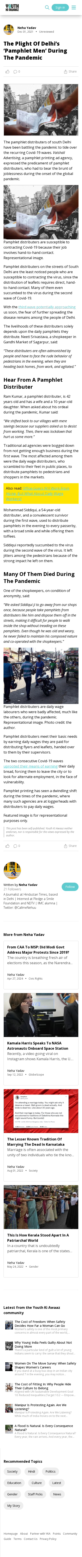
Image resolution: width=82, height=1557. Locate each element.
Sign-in (60, 7)
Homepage (11, 1534)
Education (14, 1483)
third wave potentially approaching (47, 307)
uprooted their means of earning (30, 766)
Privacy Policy (48, 1539)
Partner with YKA (40, 1534)
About (24, 1534)
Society (12, 1471)
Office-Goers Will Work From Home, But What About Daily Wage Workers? (37, 493)
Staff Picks (35, 1494)
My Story (13, 1506)
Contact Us (31, 1539)
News (57, 1494)
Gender (12, 1494)
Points (57, 1534)
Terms (18, 1539)
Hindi (31, 1471)
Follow (70, 887)
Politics (50, 1471)
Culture (37, 1483)
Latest (56, 1483)
